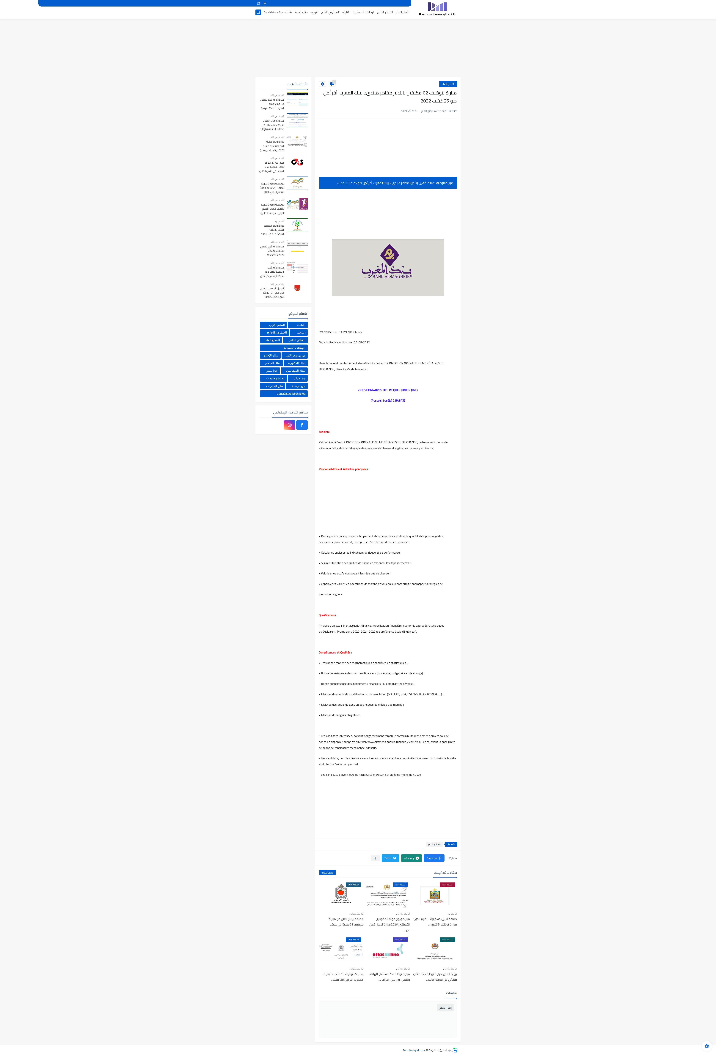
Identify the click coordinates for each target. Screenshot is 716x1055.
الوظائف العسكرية (363, 12)
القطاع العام (403, 12)
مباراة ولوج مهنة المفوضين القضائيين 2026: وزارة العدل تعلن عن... (389, 924)
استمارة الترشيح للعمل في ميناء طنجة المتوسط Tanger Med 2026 (272, 104)
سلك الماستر (272, 363)
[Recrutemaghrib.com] (437, 8)
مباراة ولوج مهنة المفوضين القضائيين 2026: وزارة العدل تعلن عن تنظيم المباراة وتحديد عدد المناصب (272, 146)
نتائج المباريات (274, 386)
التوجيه (314, 12)
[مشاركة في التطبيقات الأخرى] (375, 858)
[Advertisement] (358, 48)
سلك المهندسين (295, 370)
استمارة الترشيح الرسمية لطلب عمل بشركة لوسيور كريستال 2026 (272, 272)
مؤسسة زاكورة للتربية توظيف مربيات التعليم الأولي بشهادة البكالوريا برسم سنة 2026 (272, 209)
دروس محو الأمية (295, 355)
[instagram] (258, 3)
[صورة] (297, 99)
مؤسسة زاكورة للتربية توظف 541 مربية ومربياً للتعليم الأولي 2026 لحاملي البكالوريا (272, 187)
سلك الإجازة (271, 355)
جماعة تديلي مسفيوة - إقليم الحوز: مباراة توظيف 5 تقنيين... (435, 921)
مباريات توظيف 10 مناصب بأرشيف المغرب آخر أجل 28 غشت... (343, 976)
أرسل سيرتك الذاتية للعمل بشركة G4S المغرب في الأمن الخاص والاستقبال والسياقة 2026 (271, 167)
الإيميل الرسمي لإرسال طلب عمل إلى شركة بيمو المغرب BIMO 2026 (272, 292)
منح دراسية (301, 12)
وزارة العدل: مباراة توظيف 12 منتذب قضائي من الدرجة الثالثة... (435, 976)
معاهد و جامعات (275, 378)
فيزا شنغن (271, 370)
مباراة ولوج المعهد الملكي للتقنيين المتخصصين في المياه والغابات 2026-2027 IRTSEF (272, 230)
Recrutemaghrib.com (414, 1050)
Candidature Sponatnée (278, 12)
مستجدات (299, 378)
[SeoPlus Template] (455, 1050)
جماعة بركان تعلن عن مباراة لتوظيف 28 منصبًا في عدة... (346, 921)
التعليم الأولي (277, 324)
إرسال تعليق (445, 1007)
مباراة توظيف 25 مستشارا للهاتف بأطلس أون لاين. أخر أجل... (389, 976)
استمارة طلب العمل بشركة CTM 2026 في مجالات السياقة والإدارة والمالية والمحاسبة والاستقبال (272, 125)
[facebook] (265, 3)
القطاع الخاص (385, 12)
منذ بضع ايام (401, 913)
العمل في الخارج (330, 12)
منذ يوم (451, 913)
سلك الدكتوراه (296, 363)
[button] (434, 858)
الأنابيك (346, 12)
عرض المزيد (327, 872)
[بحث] (258, 12)
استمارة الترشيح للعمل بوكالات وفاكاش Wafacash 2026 (272, 250)
